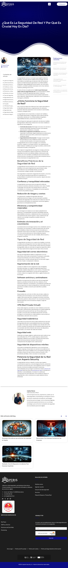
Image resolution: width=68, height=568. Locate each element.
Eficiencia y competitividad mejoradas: (9, 91)
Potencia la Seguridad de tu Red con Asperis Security (9, 114)
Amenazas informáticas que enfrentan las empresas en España (60, 63)
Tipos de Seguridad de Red (9, 95)
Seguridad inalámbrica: (9, 108)
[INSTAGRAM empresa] (10, 498)
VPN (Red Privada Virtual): (9, 106)
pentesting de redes (37, 370)
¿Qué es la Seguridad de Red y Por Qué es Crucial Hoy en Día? (9, 80)
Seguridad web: (8, 110)
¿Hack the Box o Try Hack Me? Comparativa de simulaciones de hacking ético (60, 91)
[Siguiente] (65, 416)
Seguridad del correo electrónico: (9, 97)
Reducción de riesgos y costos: (9, 89)
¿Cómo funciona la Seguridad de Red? (9, 82)
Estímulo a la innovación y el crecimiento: (9, 93)
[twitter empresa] (5, 498)
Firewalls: (6, 104)
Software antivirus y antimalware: (9, 101)
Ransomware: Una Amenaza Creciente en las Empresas (59, 68)
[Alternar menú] (49, 4)
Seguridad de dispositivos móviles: (9, 112)
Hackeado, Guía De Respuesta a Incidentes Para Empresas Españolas (60, 74)
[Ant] (62, 416)
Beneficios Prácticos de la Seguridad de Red (9, 85)
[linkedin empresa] (2, 498)
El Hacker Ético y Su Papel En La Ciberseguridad (59, 86)
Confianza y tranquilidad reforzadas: (9, 87)
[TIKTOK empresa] (7, 498)
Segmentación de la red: (9, 99)
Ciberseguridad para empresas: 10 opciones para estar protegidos (59, 80)
